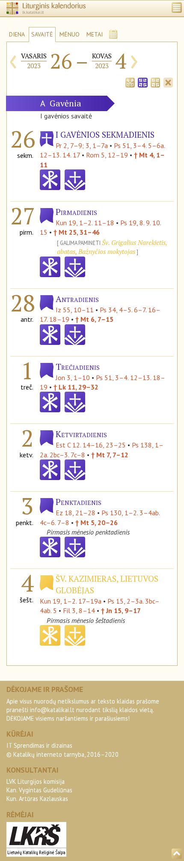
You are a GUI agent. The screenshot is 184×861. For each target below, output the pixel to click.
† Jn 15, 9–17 (121, 610)
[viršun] (177, 854)
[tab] (130, 81)
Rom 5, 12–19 (107, 155)
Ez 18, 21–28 (75, 512)
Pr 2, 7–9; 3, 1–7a (82, 145)
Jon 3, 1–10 (73, 377)
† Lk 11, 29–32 (75, 387)
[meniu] (177, 7)
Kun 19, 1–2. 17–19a (70, 601)
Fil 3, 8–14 (79, 610)
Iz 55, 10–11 (75, 309)
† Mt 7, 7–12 (109, 454)
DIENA (17, 34)
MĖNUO (69, 34)
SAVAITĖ (42, 34)
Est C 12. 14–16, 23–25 (91, 445)
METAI (94, 34)
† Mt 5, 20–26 (96, 522)
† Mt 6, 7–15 (94, 319)
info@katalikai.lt (52, 710)
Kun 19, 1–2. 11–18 (85, 222)
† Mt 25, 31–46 (76, 232)
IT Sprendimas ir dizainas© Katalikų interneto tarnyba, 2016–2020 (62, 749)
